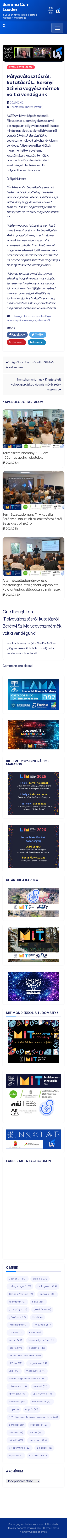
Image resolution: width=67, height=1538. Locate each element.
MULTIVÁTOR (43, 1394)
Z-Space (44, 1447)
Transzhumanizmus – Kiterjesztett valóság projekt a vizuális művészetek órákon (36, 384)
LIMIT (14, 1370)
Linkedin (37, 342)
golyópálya (18, 1309)
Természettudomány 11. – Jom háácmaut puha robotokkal (25, 455)
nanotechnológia (41, 316)
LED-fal (15, 1363)
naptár (31, 1409)
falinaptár (17, 1301)
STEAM (36, 1432)
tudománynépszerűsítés (19, 320)
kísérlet (15, 1347)
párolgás (16, 1424)
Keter (35, 1332)
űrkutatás (38, 1455)
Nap (14, 1409)
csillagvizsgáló (20, 1286)
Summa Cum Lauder (16, 7)
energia (47, 1294)
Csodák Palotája (21, 1294)
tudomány (38, 1440)
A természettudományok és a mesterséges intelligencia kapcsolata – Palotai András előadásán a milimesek (32, 585)
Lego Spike (38, 1363)
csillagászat (47, 1286)
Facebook (18, 334)
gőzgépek (17, 1317)
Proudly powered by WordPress (25, 1528)
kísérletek (37, 1347)
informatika (18, 1324)
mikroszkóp (18, 1386)
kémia (27, 316)
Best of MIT (17, 1278)
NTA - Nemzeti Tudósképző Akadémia (33, 1417)
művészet (17, 1401)
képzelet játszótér (42, 1340)
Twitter (39, 334)
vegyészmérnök (42, 320)
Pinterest (17, 342)
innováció (42, 1324)
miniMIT (40, 1386)
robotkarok (39, 1424)
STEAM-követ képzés (20, 67)
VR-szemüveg (19, 1447)
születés (16, 1440)
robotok (16, 1432)
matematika (35, 1370)
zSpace (16, 1455)
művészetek (42, 1401)
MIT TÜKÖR (17, 1394)
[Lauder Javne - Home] (50, 10)
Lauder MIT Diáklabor (25, 1355)
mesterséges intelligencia (27, 1378)
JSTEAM (16, 1332)
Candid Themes (38, 1531)
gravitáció (42, 1309)
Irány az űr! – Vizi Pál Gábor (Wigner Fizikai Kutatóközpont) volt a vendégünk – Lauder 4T (31, 648)
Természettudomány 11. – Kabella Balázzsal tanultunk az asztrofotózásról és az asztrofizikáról (32, 519)
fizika (38, 1301)
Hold (37, 1317)
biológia (18, 316)
